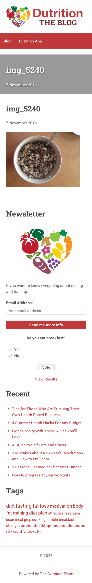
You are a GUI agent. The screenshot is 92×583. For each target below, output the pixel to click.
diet (10, 506)
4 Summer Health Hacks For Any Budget (46, 422)
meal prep (23, 519)
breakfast (66, 519)
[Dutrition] (46, 16)
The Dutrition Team (56, 573)
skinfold (39, 526)
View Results (46, 379)
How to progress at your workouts (41, 475)
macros (59, 526)
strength (13, 525)
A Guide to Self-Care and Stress (39, 445)
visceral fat (18, 531)
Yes (17, 349)
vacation (26, 526)
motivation (61, 506)
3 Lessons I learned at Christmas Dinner (46, 467)
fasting (24, 506)
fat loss (41, 506)
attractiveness (59, 513)
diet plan (38, 513)
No (16, 355)
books (31, 531)
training (20, 513)
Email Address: (19, 302)
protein (52, 519)
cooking (38, 519)
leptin (49, 526)
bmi (39, 531)
